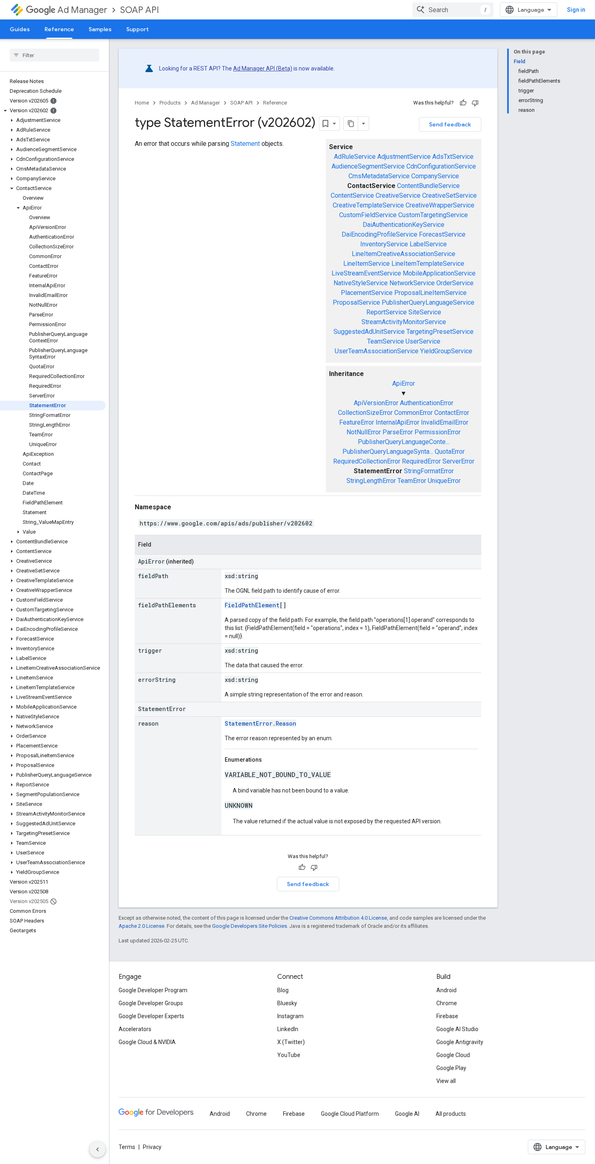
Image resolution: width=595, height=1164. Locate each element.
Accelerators (135, 1029)
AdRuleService (355, 156)
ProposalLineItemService (430, 293)
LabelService (428, 244)
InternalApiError (397, 422)
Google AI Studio (457, 1029)
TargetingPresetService (440, 331)
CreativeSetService (449, 195)
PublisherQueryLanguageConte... (403, 442)
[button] (53, 110)
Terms (127, 1147)
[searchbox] (54, 55)
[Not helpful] (475, 103)
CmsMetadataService (379, 176)
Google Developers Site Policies (249, 926)
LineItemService (366, 263)
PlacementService (367, 293)
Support (137, 29)
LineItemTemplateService (427, 263)
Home (142, 103)
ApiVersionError (376, 403)
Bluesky (287, 1003)
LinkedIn (287, 1029)
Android (446, 990)
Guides (20, 29)
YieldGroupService (446, 351)
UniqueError (444, 481)
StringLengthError (371, 481)
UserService (423, 341)
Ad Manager (82, 9)
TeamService (385, 341)
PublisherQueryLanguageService (428, 302)
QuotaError (450, 451)
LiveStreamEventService (366, 273)
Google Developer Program (153, 990)
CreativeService (398, 195)
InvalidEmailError (444, 422)
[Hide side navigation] (97, 1149)
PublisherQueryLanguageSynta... (387, 451)
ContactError (451, 412)
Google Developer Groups (151, 1003)
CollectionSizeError (365, 412)
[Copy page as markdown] (351, 123)
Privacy (152, 1147)
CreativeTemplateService (368, 205)
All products (451, 1114)
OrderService (455, 283)
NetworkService (412, 283)
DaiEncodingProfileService (379, 234)
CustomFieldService (368, 215)
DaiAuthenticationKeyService (403, 225)
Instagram (290, 1016)
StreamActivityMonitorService (403, 322)
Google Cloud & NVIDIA (147, 1042)
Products (170, 103)
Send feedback (450, 124)
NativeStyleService (361, 283)
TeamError (411, 481)
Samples (100, 29)
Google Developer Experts (151, 1016)
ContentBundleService (428, 186)
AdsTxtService (453, 156)
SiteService (424, 312)
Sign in (576, 9)
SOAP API (139, 9)
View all (446, 1081)
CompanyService (435, 176)
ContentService (352, 195)
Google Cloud (453, 1055)
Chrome (446, 1003)
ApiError (403, 383)
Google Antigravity (459, 1042)
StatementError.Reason (260, 723)
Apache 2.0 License (141, 926)
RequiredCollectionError (366, 461)
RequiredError (421, 461)
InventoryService (384, 244)
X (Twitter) (291, 1042)
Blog (283, 990)
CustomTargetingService (433, 215)
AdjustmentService (404, 156)
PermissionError (437, 432)
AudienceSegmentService (368, 166)
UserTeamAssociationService (377, 351)
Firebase (447, 1016)
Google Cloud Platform (350, 1114)
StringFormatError (429, 471)
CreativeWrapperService (440, 205)
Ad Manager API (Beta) (262, 68)
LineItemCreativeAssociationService (403, 254)
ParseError (397, 432)
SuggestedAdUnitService (369, 331)
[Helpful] (463, 103)
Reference (59, 29)
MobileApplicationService (439, 273)
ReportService (386, 312)
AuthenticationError (426, 403)
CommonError (413, 412)
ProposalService (356, 302)
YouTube (288, 1055)
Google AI (407, 1114)
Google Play (451, 1068)
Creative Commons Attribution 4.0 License (338, 918)
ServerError (458, 461)
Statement (245, 143)
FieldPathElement (252, 605)
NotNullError (363, 432)
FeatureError (356, 422)
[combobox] (452, 9)
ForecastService (442, 234)
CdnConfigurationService (441, 166)
